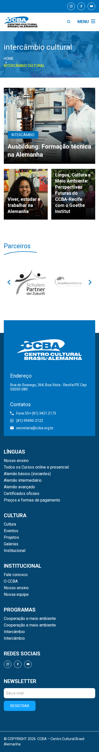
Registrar (19, 706)
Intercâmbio (14, 632)
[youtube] (91, 6)
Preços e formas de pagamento (32, 500)
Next (90, 282)
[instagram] (71, 6)
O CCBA (11, 581)
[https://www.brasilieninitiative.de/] (69, 282)
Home (9, 58)
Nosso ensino (16, 461)
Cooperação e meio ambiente (30, 619)
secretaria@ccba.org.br (35, 428)
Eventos (11, 531)
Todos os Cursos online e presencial (36, 467)
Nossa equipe (16, 595)
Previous (9, 282)
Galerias (11, 544)
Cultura (10, 524)
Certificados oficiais (21, 494)
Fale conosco (16, 575)
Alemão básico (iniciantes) (27, 474)
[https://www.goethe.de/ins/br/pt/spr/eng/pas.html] (30, 282)
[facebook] (81, 6)
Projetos (11, 537)
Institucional (14, 551)
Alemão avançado (19, 487)
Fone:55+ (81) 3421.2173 (36, 413)
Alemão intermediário (23, 480)
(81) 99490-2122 (29, 420)
